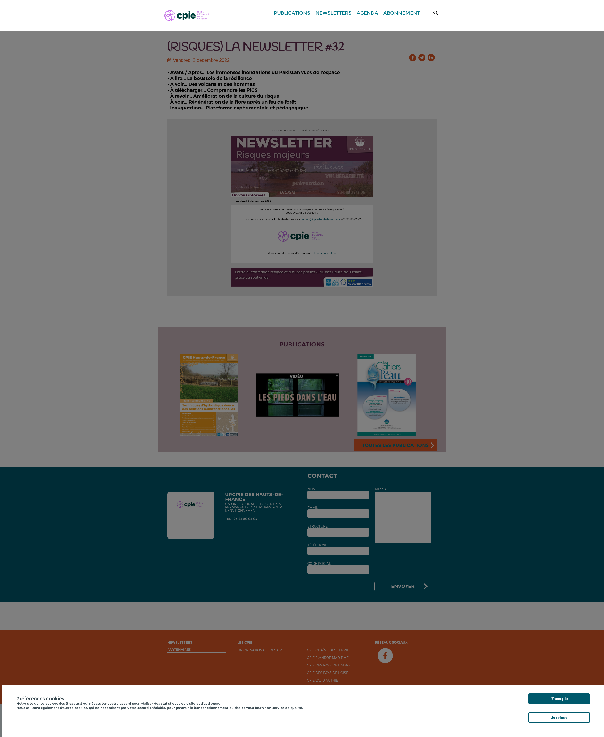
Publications (292, 13)
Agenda (367, 13)
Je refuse (559, 718)
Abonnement (401, 13)
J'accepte (559, 699)
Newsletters (333, 13)
